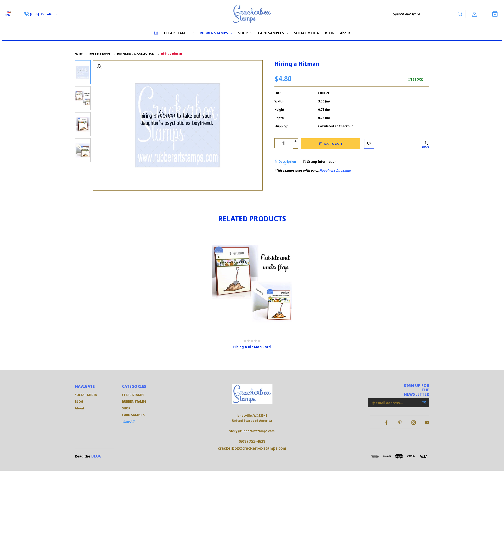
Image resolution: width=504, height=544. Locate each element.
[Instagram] (413, 422)
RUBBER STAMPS (214, 33)
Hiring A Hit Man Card (252, 347)
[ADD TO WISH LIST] (369, 144)
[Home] (156, 32)
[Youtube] (427, 422)
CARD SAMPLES (271, 33)
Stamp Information (321, 161)
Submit (424, 403)
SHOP (243, 33)
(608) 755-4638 (252, 441)
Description (287, 161)
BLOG (329, 33)
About (345, 33)
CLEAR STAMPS (176, 33)
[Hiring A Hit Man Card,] (252, 284)
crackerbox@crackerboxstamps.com (252, 448)
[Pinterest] (400, 422)
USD (8, 15)
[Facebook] (386, 422)
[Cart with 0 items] (495, 13)
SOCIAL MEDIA (306, 33)
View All (128, 421)
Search (460, 14)
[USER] (475, 14)
